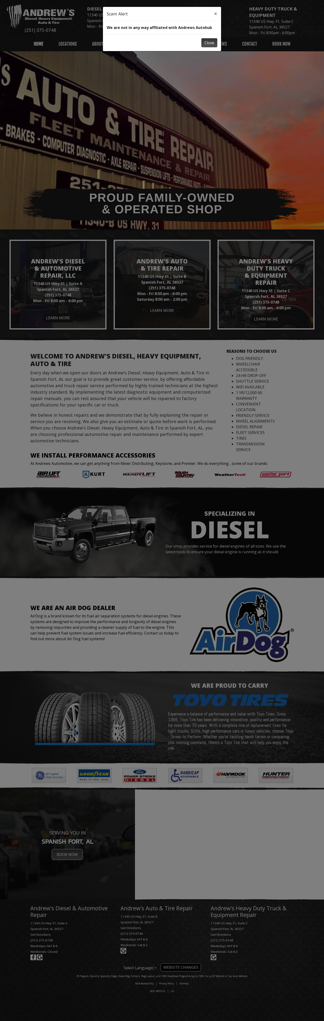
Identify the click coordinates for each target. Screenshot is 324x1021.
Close (209, 42)
